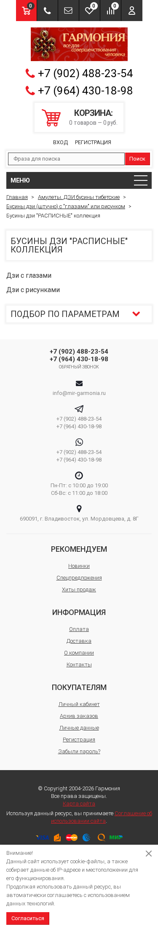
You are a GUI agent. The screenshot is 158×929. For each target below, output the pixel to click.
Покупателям (79, 687)
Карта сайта (79, 803)
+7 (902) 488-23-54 (85, 73)
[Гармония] (79, 44)
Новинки (79, 566)
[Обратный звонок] (47, 10)
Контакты (79, 664)
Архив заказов (79, 716)
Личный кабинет (79, 704)
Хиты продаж (79, 589)
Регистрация (93, 142)
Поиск (137, 159)
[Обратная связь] (68, 10)
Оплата (79, 629)
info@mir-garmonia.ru (79, 393)
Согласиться (27, 918)
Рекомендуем (79, 549)
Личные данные (79, 728)
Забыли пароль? (79, 751)
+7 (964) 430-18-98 (85, 90)
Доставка (79, 641)
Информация (79, 612)
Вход (60, 142)
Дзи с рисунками (33, 290)
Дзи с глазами (28, 275)
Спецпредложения (79, 578)
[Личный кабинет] (131, 10)
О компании (79, 653)
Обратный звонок (79, 367)
